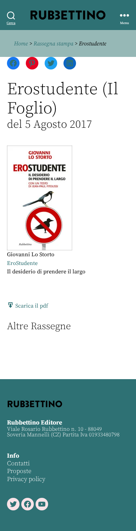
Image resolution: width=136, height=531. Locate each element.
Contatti (18, 463)
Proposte (19, 471)
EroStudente (22, 263)
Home (21, 43)
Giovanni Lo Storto (30, 254)
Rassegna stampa (53, 43)
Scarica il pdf (31, 305)
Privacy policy (26, 479)
